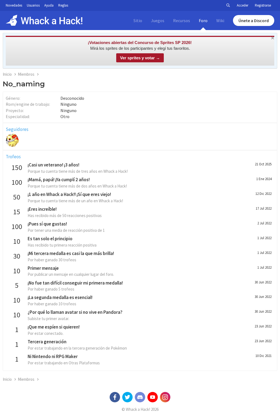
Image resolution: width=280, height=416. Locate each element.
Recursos (181, 20)
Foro (203, 20)
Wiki (220, 20)
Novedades (14, 5)
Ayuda (49, 5)
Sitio (137, 20)
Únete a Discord (253, 20)
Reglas (63, 5)
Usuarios (33, 5)
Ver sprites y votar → (140, 57)
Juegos (157, 20)
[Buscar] (228, 5)
